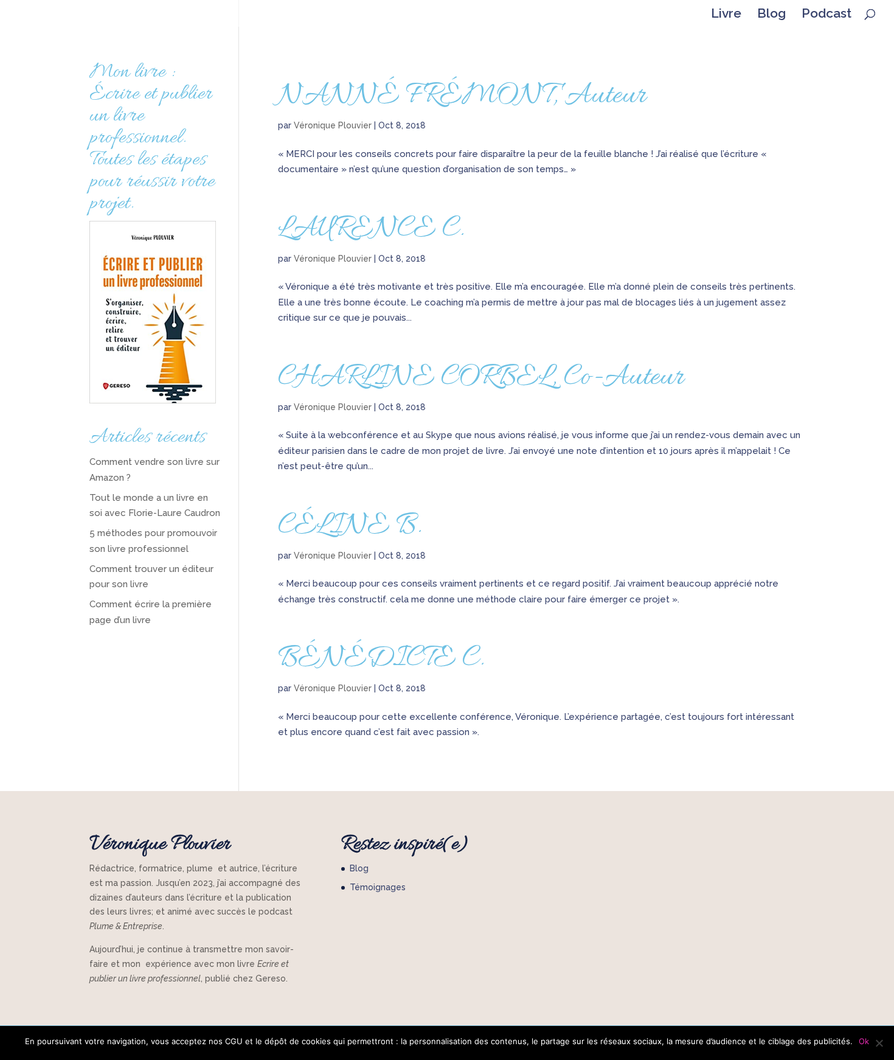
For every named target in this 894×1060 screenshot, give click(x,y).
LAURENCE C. (371, 229)
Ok (864, 1041)
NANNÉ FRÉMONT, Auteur (462, 96)
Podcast (826, 15)
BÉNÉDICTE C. (381, 659)
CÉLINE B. (349, 526)
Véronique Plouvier (333, 125)
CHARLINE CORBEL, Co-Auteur (481, 377)
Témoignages (378, 887)
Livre (726, 15)
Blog (771, 15)
